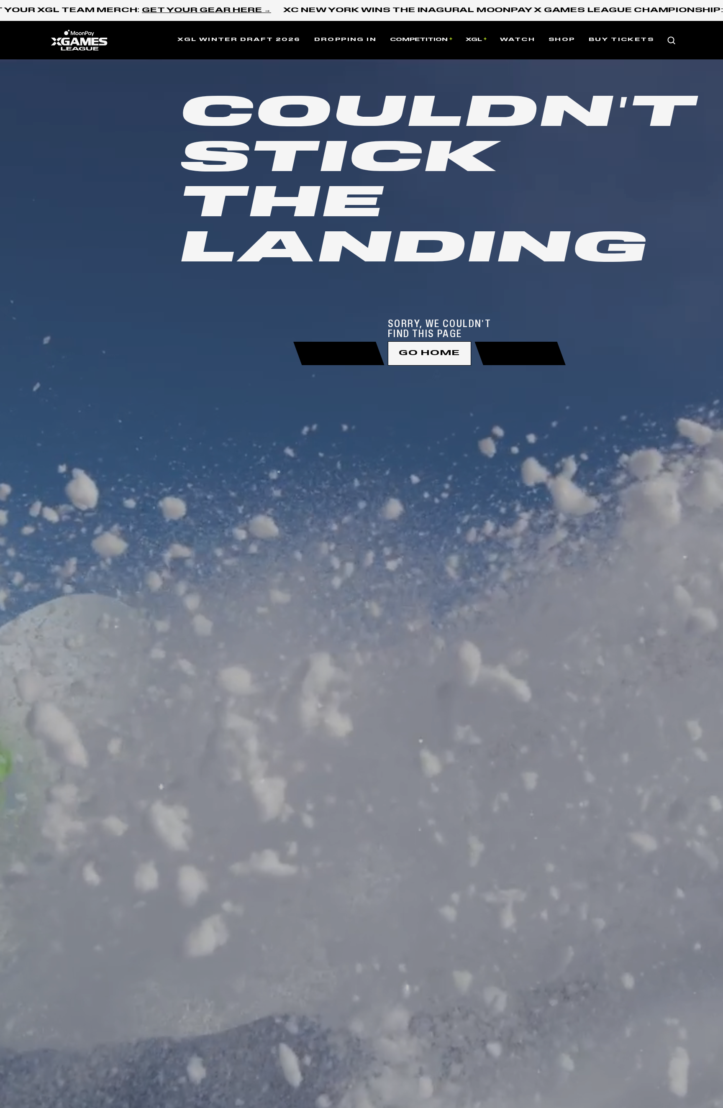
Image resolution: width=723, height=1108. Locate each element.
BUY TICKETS (621, 39)
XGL (474, 39)
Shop (562, 39)
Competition (419, 39)
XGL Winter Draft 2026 (238, 39)
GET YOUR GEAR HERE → (206, 10)
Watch (517, 39)
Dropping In (345, 39)
